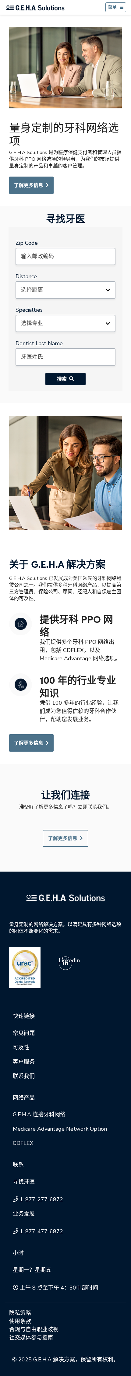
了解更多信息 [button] (62, 838)
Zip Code (27, 243)
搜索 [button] (62, 379)
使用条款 (20, 1321)
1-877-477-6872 (41, 1231)
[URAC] (25, 967)
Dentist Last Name (39, 343)
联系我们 (24, 1076)
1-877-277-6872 (41, 1199)
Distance (26, 276)
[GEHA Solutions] (65, 897)
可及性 (21, 1047)
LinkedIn (69, 960)
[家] (35, 7)
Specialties (29, 310)
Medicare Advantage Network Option (60, 1128)
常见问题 (24, 1033)
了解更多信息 (28, 185)
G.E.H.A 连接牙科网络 (39, 1114)
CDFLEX (23, 1143)
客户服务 (24, 1061)
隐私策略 (20, 1313)
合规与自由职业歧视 (33, 1329)
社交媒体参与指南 (31, 1337)
